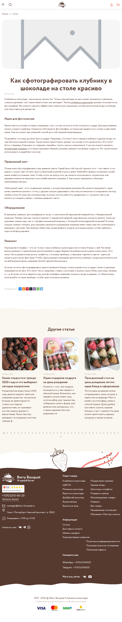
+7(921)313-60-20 (13, 496)
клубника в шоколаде (81, 102)
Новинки (95, 502)
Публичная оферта (96, 549)
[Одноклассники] (23, 288)
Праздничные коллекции (103, 510)
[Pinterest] (27, 288)
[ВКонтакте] (20, 288)
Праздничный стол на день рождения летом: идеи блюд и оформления (102, 382)
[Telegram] (41, 288)
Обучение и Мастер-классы (105, 514)
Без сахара (96, 506)
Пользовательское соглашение (102, 545)
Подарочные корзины (101, 481)
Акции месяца (69, 502)
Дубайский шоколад (73, 497)
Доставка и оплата (72, 529)
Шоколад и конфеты (101, 489)
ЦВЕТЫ (66, 485)
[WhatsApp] (37, 288)
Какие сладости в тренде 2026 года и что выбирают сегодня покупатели (19, 382)
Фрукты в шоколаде (73, 493)
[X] (30, 288)
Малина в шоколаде (72, 489)
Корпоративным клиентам (76, 537)
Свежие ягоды (97, 485)
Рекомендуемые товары (102, 497)
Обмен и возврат (71, 533)
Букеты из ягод (70, 506)
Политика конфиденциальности (103, 541)
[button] (4, 433)
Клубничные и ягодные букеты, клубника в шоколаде (61, 601)
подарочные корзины (15, 148)
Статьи (66, 524)
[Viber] (34, 288)
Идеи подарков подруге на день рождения (59, 380)
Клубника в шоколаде (73, 481)
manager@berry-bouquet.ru (21, 506)
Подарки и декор (99, 493)
